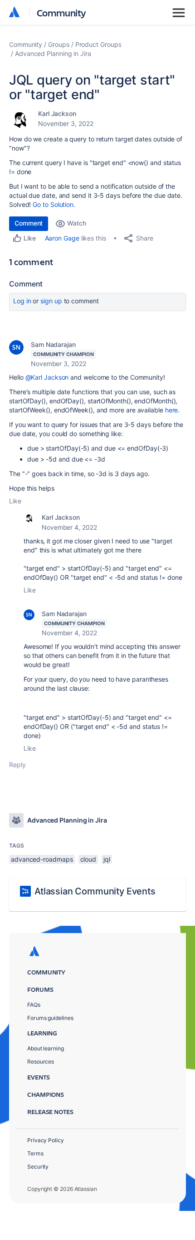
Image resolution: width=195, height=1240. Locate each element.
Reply (17, 764)
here (171, 410)
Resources (40, 1061)
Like (15, 501)
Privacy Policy (45, 1140)
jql (106, 859)
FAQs (33, 1004)
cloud (88, 859)
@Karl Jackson (47, 377)
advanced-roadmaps (42, 859)
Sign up (51, 301)
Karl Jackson (57, 113)
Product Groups (98, 44)
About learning (45, 1048)
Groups (58, 44)
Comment (29, 223)
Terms (35, 1153)
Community (61, 12)
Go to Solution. (54, 204)
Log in (22, 301)
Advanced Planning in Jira (53, 53)
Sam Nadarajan (53, 344)
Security (38, 1166)
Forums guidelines (50, 1017)
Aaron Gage (62, 238)
